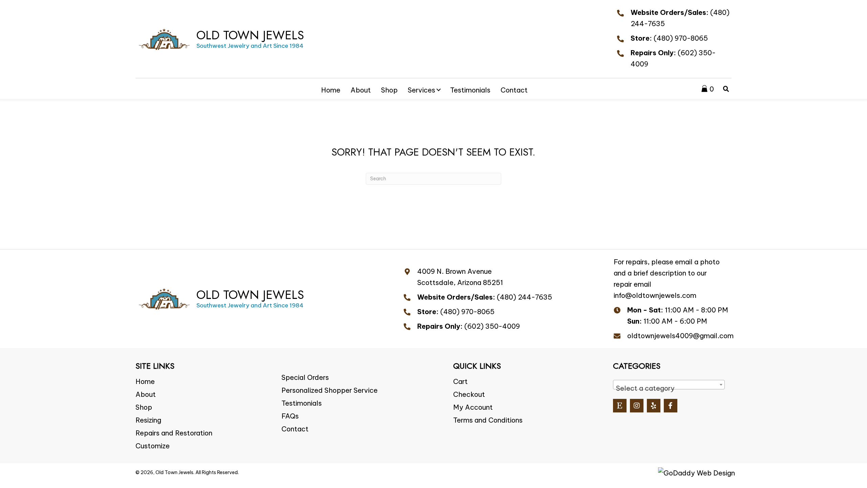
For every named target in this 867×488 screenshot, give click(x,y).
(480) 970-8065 (681, 38)
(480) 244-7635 (524, 297)
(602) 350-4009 (492, 326)
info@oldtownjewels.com (655, 295)
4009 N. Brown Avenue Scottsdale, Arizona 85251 (460, 277)
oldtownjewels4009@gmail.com (680, 335)
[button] (438, 90)
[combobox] (669, 384)
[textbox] (668, 388)
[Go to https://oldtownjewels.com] (221, 39)
